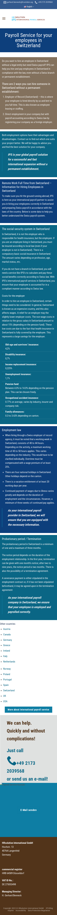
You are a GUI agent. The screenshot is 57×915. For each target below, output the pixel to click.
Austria (6, 629)
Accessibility (21, 910)
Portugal (7, 679)
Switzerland (9, 690)
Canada (7, 634)
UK (4, 695)
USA (5, 701)
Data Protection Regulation (39, 910)
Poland (6, 674)
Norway (7, 668)
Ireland (6, 650)
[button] (4, 18)
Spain (6, 685)
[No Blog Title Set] (28, 18)
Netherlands (9, 661)
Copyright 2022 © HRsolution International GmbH (23, 908)
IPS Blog (49, 908)
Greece (6, 645)
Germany (7, 640)
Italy (5, 656)
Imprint (11, 910)
